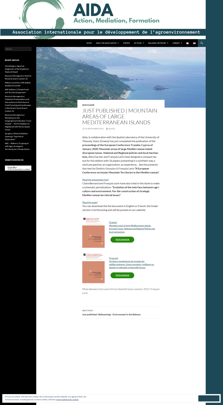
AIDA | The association (106, 43)
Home (89, 43)
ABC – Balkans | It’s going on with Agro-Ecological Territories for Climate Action (17, 146)
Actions (138, 43)
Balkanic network (157, 43)
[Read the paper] (90, 202)
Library (176, 43)
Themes (126, 43)
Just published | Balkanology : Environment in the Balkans (111, 312)
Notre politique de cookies (67, 399)
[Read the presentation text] (95, 179)
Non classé (88, 105)
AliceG (111, 128)
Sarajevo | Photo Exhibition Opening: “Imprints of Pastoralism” (16, 136)
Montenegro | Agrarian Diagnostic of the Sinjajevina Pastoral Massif (17, 69)
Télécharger (122, 239)
